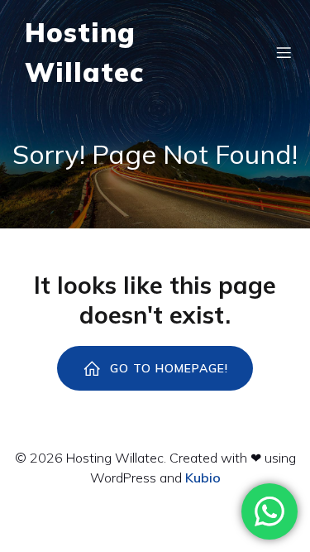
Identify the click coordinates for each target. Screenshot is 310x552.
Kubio (203, 477)
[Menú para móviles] (283, 52)
